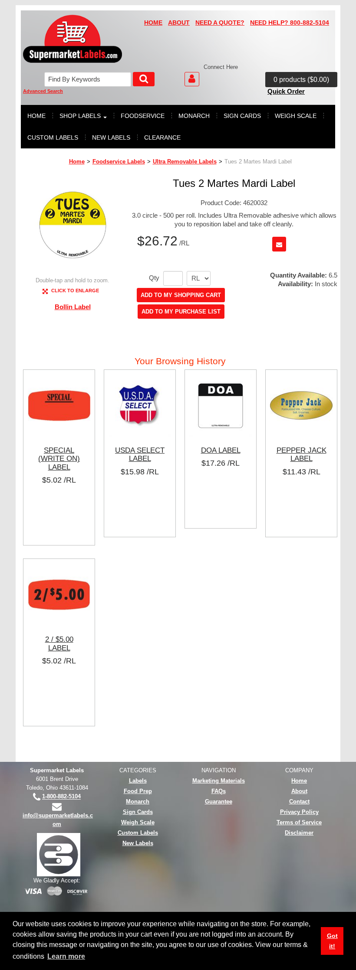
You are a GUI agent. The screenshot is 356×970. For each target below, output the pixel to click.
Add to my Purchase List (181, 311)
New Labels (137, 843)
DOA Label (221, 450)
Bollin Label (73, 306)
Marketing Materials (218, 780)
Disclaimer (299, 833)
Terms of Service (299, 822)
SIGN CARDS (242, 115)
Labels (138, 780)
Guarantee (218, 801)
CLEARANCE (162, 137)
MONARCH (194, 115)
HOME (153, 23)
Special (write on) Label (59, 458)
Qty (154, 277)
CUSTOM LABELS (52, 137)
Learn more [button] (66, 956)
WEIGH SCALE (295, 115)
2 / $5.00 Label (59, 643)
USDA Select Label (140, 454)
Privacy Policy (299, 812)
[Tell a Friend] (279, 244)
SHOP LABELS (80, 115)
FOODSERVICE (143, 115)
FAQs (218, 791)
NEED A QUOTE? (219, 23)
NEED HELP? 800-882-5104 (289, 23)
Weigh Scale (138, 822)
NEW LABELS (111, 137)
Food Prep (138, 791)
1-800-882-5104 (61, 797)
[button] (301, 80)
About (299, 791)
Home (77, 161)
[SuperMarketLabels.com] (72, 39)
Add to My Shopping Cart (181, 295)
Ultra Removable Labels (185, 161)
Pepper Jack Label (301, 454)
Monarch (137, 801)
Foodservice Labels (118, 161)
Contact (299, 801)
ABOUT (179, 23)
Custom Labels (138, 833)
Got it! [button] (332, 941)
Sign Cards (138, 812)
